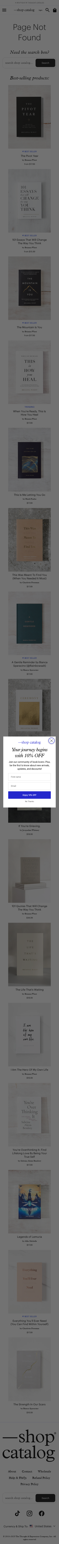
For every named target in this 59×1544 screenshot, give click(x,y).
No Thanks (29, 801)
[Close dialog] (51, 741)
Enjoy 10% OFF (29, 795)
